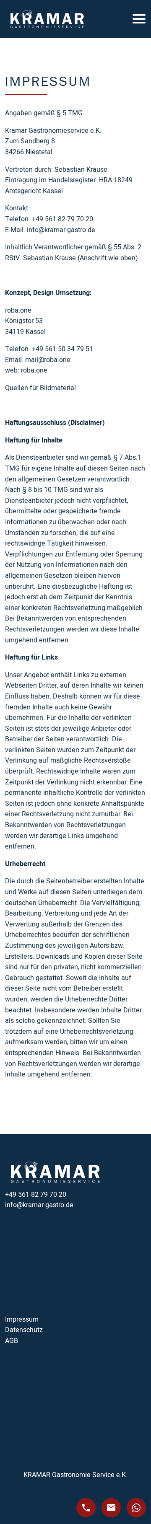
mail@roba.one (47, 360)
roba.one (34, 370)
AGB (11, 1341)
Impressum (22, 1319)
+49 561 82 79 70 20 (35, 1195)
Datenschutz (24, 1330)
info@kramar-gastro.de (39, 1205)
